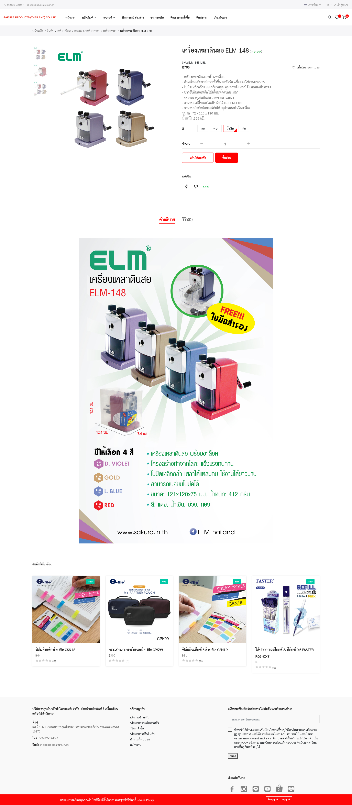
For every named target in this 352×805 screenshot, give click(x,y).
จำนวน (186, 143)
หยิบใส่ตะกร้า (198, 157)
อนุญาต (286, 799)
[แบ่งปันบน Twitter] (196, 187)
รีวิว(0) (187, 219)
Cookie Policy (145, 800)
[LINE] (256, 788)
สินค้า (50, 30)
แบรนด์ (107, 17)
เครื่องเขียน (63, 30)
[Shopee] (279, 788)
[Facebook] (232, 788)
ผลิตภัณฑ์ (87, 17)
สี (183, 129)
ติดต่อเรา (201, 17)
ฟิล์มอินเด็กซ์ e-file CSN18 (55, 649)
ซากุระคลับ (157, 17)
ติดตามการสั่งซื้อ (180, 17)
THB (326, 4)
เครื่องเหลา (109, 30)
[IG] (244, 788)
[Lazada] (291, 788)
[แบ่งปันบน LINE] (206, 187)
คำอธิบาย (167, 219)
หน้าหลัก (37, 30)
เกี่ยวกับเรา (220, 17)
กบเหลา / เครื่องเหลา (86, 30)
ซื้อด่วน (226, 157)
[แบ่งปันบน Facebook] (186, 187)
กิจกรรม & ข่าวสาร (133, 17)
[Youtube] (267, 788)
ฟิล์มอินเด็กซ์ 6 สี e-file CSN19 (205, 649)
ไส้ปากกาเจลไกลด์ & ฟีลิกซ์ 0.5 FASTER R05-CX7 (284, 652)
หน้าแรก (70, 17)
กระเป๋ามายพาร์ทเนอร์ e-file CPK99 (136, 649)
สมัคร (233, 756)
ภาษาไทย (313, 4)
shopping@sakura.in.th (42, 4)
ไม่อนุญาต (273, 799)
